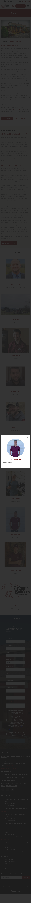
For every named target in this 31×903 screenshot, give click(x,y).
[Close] (28, 437)
